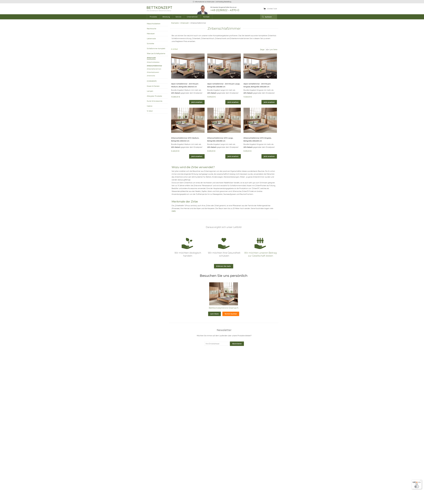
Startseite (175, 23)
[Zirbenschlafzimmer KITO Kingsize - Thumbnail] (260, 120)
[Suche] (262, 16)
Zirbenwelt (184, 23)
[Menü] (420, 481)
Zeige (262, 50)
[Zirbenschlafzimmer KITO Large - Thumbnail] (224, 120)
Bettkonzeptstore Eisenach (223, 308)
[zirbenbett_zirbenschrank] (188, 66)
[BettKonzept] (159, 8)
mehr (174, 211)
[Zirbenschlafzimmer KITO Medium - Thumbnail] (188, 120)
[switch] (417, 486)
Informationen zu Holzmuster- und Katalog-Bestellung (213, 2)
